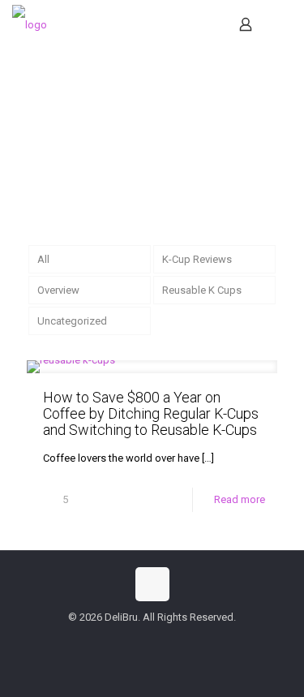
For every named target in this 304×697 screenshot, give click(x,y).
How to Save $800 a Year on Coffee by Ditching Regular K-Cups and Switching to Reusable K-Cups (151, 413)
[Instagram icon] (161, 640)
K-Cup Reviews (197, 259)
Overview (58, 290)
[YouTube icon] (144, 640)
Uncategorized (72, 321)
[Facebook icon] (127, 640)
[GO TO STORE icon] (178, 640)
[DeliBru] (29, 24)
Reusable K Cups (202, 290)
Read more (239, 499)
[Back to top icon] (152, 584)
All (43, 259)
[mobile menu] (282, 24)
